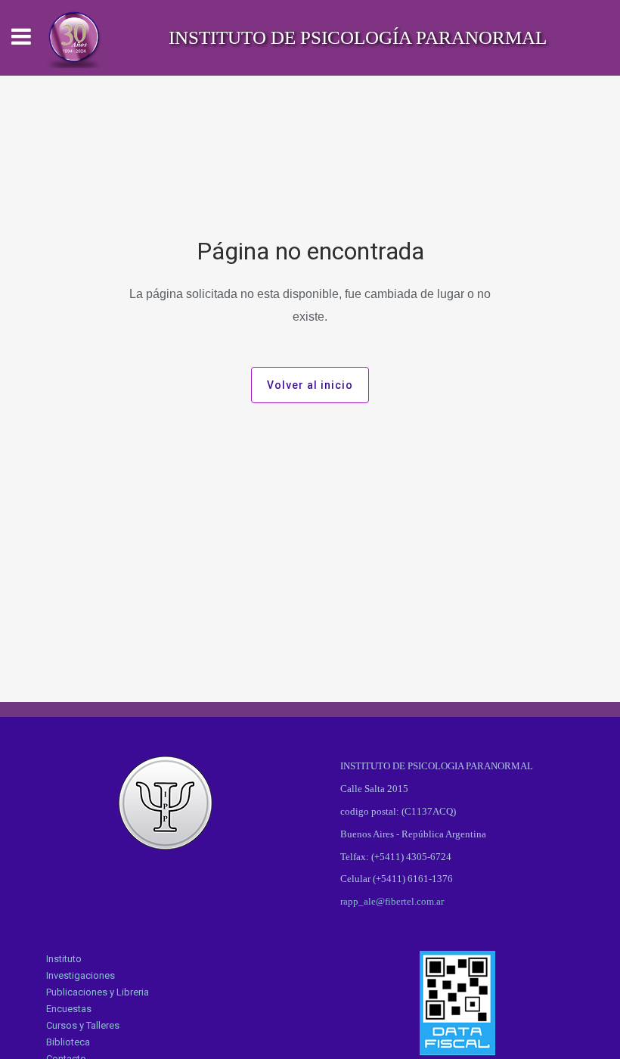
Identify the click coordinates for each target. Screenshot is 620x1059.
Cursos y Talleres (82, 1025)
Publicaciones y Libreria (97, 992)
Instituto (64, 958)
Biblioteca (68, 1042)
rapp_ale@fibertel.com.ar (392, 901)
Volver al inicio (310, 385)
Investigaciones (80, 975)
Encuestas (68, 1008)
